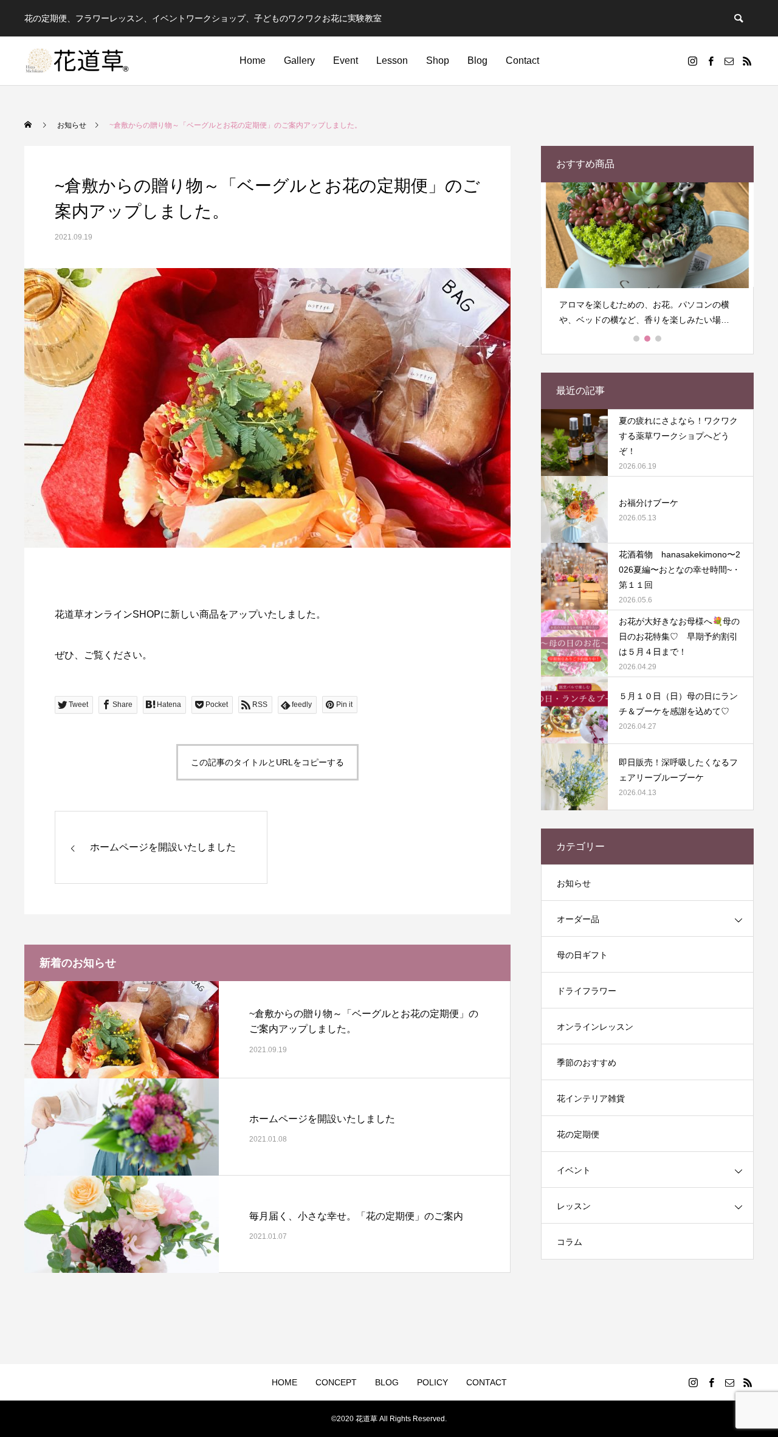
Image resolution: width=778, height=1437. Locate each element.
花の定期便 (578, 1134)
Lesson (392, 60)
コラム (569, 1242)
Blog (477, 60)
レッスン (574, 1206)
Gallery (299, 60)
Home (252, 60)
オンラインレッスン (595, 1027)
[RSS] (747, 60)
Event (345, 60)
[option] (647, 259)
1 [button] (637, 339)
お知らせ (574, 883)
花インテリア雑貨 (591, 1098)
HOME (284, 1382)
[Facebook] (710, 60)
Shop (437, 60)
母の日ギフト (582, 955)
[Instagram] (692, 60)
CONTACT (486, 1382)
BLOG (387, 1382)
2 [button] (648, 339)
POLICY (432, 1382)
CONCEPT (336, 1382)
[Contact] (729, 60)
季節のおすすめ (586, 1062)
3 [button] (659, 339)
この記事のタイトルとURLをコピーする (267, 762)
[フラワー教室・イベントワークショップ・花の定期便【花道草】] (77, 61)
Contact (522, 60)
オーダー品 (578, 919)
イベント (574, 1170)
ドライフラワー (586, 991)
